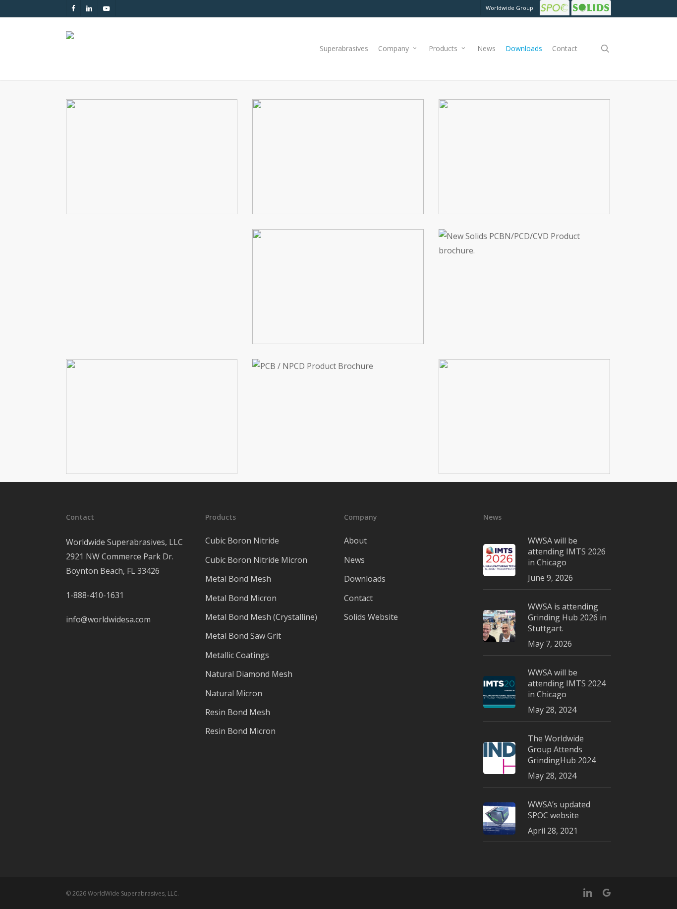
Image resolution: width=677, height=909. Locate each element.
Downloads (365, 578)
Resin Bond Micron (240, 731)
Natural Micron (233, 693)
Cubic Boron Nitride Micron (256, 559)
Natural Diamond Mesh (248, 673)
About (355, 540)
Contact (358, 598)
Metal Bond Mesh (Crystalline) (261, 616)
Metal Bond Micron (241, 598)
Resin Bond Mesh (237, 712)
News (354, 559)
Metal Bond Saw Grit (243, 635)
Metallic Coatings (237, 655)
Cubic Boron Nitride (242, 540)
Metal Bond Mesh (238, 578)
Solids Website (371, 616)
